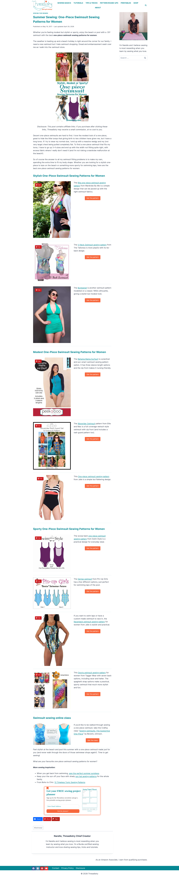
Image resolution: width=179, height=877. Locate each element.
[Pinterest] (42, 868)
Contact (55, 868)
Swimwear (38, 828)
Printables (126, 3)
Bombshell (82, 288)
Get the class (92, 740)
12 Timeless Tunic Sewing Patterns (69, 782)
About (98, 8)
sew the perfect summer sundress (84, 773)
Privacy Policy (67, 868)
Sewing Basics (64, 3)
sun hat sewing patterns (86, 776)
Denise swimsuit (85, 579)
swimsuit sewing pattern (89, 622)
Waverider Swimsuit (86, 423)
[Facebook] (33, 868)
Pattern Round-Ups (109, 3)
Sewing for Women (40, 13)
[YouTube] (46, 868)
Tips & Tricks (92, 3)
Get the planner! (62, 811)
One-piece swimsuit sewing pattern (93, 476)
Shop (136, 3)
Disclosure (80, 868)
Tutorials (78, 3)
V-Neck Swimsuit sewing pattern (92, 245)
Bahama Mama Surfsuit (88, 359)
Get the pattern (93, 198)
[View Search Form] (145, 5)
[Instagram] (38, 868)
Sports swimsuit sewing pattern (92, 673)
